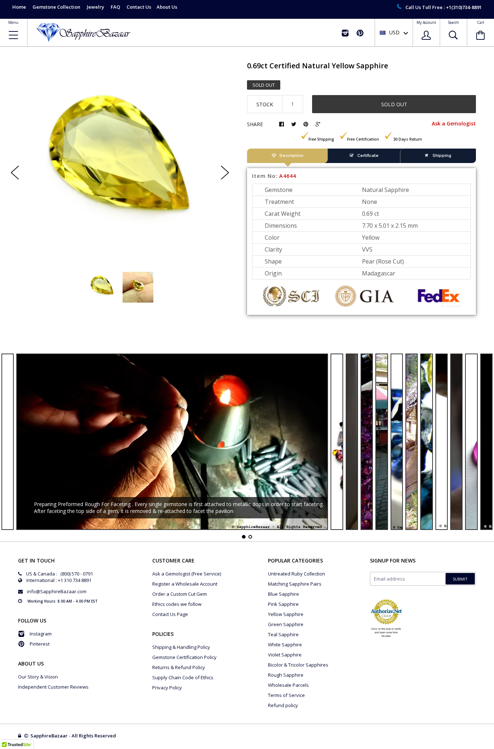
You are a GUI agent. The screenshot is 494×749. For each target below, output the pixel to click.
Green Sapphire (285, 624)
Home (19, 7)
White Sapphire (285, 644)
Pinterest (40, 644)
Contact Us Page (170, 614)
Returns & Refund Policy (178, 667)
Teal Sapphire (283, 634)
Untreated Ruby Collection (296, 573)
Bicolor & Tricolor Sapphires (298, 665)
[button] (493, 747)
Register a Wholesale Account (184, 584)
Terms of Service (286, 695)
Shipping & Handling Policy (181, 647)
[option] (119, 166)
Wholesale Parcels (288, 685)
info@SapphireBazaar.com (56, 591)
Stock (264, 104)
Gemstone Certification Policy (184, 657)
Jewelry (95, 7)
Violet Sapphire (285, 654)
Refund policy (283, 705)
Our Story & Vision (38, 676)
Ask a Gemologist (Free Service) (186, 573)
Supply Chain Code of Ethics (182, 677)
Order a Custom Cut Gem (179, 594)
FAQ (115, 7)
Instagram (41, 633)
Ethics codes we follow (176, 604)
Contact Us (139, 7)
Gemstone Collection (56, 7)
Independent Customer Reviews (53, 687)
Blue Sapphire (283, 594)
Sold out (394, 104)
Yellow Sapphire (285, 614)
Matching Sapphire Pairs (294, 584)
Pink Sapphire (283, 604)
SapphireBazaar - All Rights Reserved (73, 735)
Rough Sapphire (285, 675)
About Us (167, 7)
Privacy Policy (167, 687)
